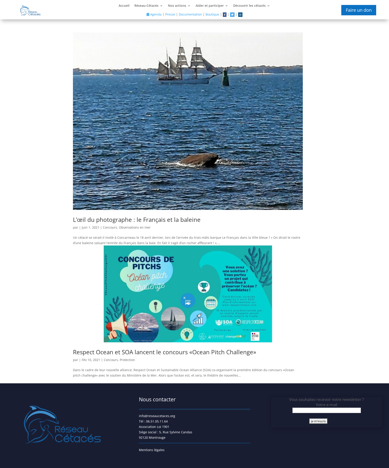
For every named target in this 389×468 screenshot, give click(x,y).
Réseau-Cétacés (146, 6)
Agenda (155, 14)
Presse (170, 14)
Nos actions (177, 6)
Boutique (212, 14)
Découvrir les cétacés (249, 6)
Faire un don (359, 10)
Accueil (124, 6)
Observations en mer (135, 227)
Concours (110, 227)
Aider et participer (210, 6)
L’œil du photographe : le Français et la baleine (137, 220)
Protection (127, 360)
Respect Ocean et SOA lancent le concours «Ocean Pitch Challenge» (164, 352)
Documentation (190, 14)
